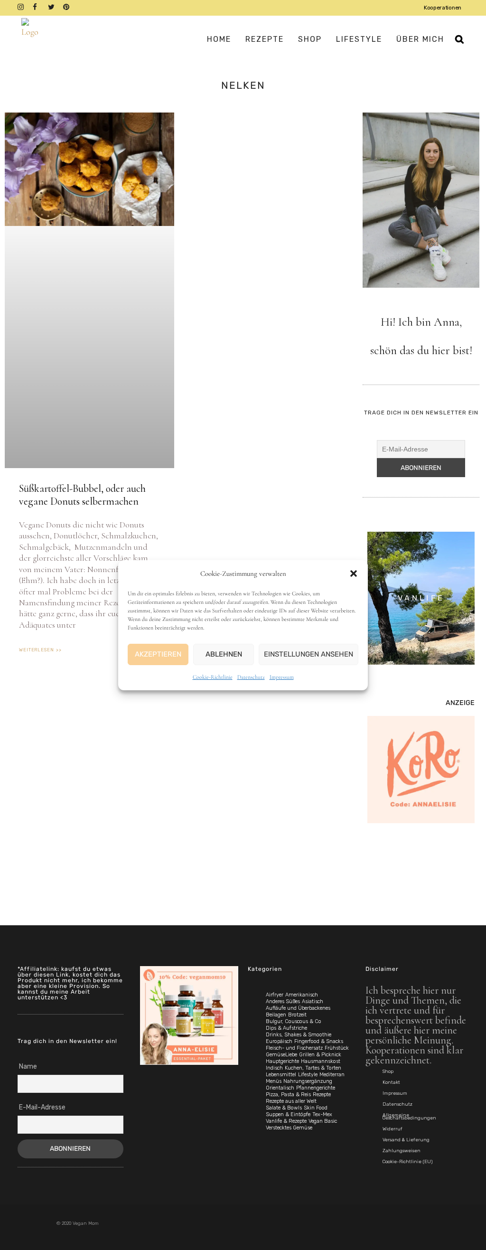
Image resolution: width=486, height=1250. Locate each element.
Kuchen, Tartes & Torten (313, 1068)
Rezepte (322, 1094)
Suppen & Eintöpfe (288, 1114)
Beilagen (276, 1015)
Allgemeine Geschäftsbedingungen (409, 1116)
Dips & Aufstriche (286, 1028)
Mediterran (332, 1074)
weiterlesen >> (40, 650)
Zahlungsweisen (402, 1150)
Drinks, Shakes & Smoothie (298, 1035)
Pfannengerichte (315, 1088)
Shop (388, 1071)
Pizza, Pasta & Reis (288, 1094)
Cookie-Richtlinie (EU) (407, 1161)
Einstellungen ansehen (308, 654)
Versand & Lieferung (406, 1139)
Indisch (274, 1068)
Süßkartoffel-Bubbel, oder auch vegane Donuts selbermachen (82, 494)
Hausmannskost (320, 1061)
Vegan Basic (322, 1121)
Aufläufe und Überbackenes (298, 1008)
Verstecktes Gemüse (289, 1128)
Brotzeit (297, 1015)
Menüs (273, 1081)
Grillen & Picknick (320, 1055)
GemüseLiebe (281, 1055)
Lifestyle (308, 1074)
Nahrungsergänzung (307, 1081)
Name (28, 1066)
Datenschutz (251, 677)
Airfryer (274, 995)
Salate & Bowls (284, 1108)
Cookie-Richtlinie (213, 677)
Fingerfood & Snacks (318, 1041)
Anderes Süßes (283, 1001)
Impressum (282, 677)
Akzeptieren (158, 654)
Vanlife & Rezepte (286, 1121)
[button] (353, 573)
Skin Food (315, 1108)
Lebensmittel (281, 1074)
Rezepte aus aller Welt (291, 1101)
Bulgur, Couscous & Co (293, 1021)
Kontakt (391, 1082)
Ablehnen (224, 654)
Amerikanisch (301, 995)
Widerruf (392, 1129)
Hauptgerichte (282, 1061)
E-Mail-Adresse (42, 1107)
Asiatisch (312, 1001)
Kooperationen (442, 7)
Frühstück (337, 1048)
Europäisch (279, 1041)
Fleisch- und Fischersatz (294, 1048)
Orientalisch (280, 1088)
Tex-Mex (322, 1114)
